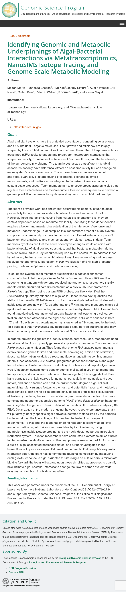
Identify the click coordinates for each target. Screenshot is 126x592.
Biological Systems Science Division (80, 558)
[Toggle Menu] (122, 23)
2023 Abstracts (20, 35)
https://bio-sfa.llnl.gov (27, 127)
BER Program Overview (22, 568)
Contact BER (16, 572)
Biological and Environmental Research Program (57, 562)
